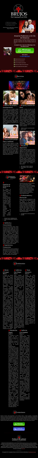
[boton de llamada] (19, 429)
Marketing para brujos (32, 452)
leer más (23, 448)
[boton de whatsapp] (24, 50)
